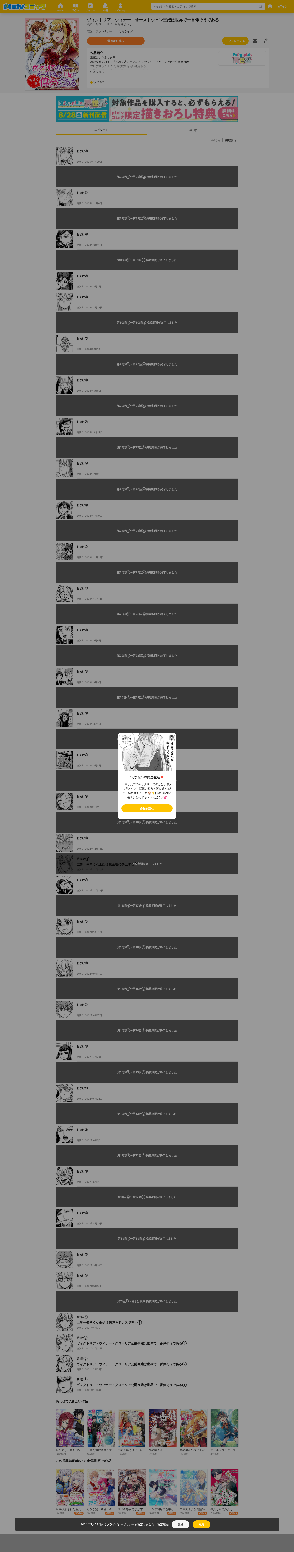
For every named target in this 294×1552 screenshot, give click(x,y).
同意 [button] (201, 1524)
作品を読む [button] (147, 808)
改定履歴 (163, 1524)
